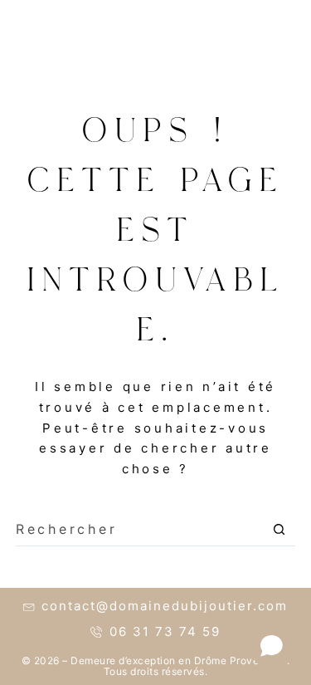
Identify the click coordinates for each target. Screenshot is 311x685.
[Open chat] (271, 645)
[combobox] (140, 529)
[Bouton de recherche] (279, 529)
